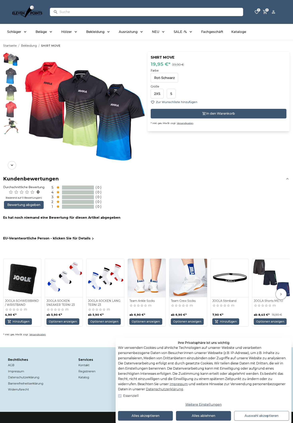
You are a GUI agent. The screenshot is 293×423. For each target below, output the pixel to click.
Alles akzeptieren (145, 416)
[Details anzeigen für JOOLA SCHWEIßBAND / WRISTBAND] (22, 278)
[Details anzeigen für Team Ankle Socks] (147, 278)
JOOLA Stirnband (224, 301)
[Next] (12, 165)
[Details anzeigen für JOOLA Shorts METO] (271, 278)
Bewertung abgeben (23, 205)
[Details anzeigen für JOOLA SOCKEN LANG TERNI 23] (105, 278)
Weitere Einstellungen (203, 404)
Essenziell (131, 396)
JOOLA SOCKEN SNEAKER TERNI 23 (60, 303)
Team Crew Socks (183, 301)
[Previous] (12, 57)
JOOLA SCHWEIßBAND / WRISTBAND (22, 303)
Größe (155, 86)
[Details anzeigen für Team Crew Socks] (188, 278)
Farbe (155, 70)
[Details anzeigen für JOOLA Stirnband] (230, 278)
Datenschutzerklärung (164, 389)
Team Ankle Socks (142, 301)
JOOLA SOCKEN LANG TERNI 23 (104, 303)
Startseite (10, 45)
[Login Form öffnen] (273, 12)
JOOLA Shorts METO (268, 301)
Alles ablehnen (203, 416)
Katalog (83, 377)
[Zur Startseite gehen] (27, 12)
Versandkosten (185, 123)
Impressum (179, 384)
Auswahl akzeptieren (261, 416)
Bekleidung (29, 45)
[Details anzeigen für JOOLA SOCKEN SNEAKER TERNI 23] (64, 278)
